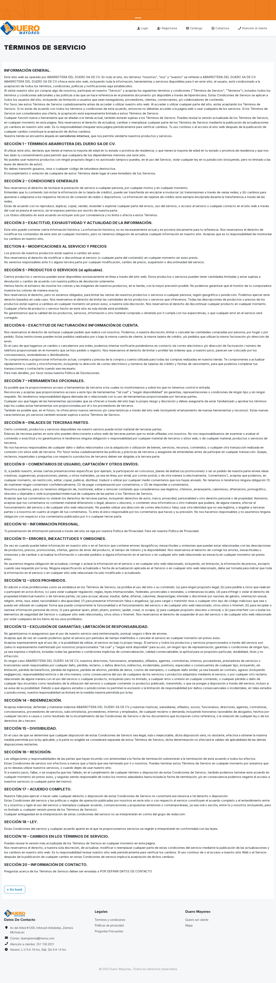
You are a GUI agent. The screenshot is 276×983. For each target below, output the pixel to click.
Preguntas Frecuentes (109, 931)
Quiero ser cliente (196, 919)
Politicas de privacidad (109, 925)
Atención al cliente (254, 28)
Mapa (189, 925)
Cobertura (222, 28)
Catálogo (196, 28)
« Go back (14, 889)
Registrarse (169, 28)
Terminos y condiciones (110, 919)
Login (144, 28)
